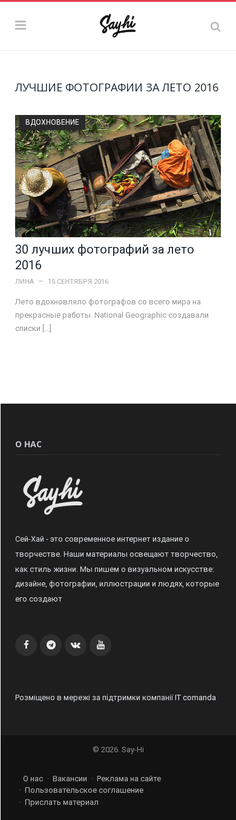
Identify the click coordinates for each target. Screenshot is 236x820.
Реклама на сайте (129, 778)
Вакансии (70, 778)
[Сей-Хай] (118, 24)
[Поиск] (216, 26)
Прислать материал (62, 802)
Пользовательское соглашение (84, 790)
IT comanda (195, 697)
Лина (24, 282)
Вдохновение (52, 122)
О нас (33, 778)
